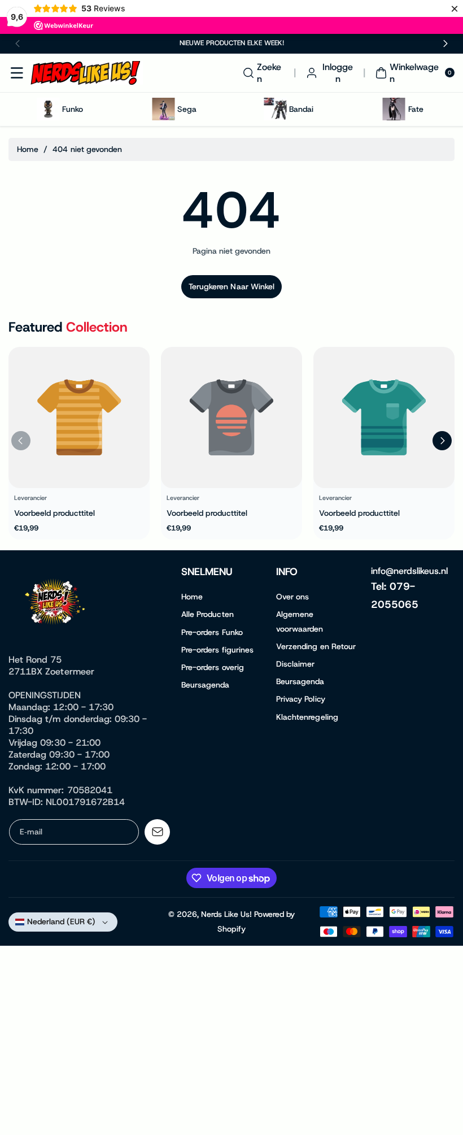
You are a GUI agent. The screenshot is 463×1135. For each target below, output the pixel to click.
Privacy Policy (300, 699)
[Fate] (394, 109)
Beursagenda (205, 685)
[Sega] (163, 109)
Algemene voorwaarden (300, 621)
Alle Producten (207, 614)
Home (27, 149)
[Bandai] (275, 109)
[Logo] (56, 604)
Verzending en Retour (316, 646)
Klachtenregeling (307, 717)
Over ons (292, 597)
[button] (18, 43)
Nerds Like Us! (226, 914)
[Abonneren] (157, 832)
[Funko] (48, 109)
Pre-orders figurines (217, 650)
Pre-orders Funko (212, 632)
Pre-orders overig (212, 667)
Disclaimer (295, 664)
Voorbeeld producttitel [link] (54, 512)
